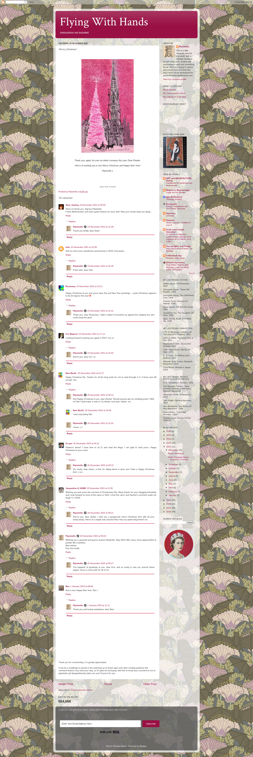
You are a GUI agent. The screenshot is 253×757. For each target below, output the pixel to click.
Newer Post (65, 684)
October (173, 468)
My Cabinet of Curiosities (174, 97)
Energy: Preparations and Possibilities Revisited (177, 207)
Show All (192, 273)
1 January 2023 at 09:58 (81, 586)
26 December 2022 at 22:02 (100, 423)
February (173, 491)
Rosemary (71, 286)
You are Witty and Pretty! (178, 246)
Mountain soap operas (175, 258)
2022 (169, 447)
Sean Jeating (72, 205)
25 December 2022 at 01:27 (91, 373)
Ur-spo (69, 443)
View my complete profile (174, 79)
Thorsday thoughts (174, 199)
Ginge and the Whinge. (176, 192)
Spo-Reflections (174, 197)
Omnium (170, 220)
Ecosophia (171, 204)
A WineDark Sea (174, 256)
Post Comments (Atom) (82, 690)
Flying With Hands (104, 21)
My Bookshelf (169, 90)
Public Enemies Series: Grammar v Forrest (178, 458)
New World (71, 373)
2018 (169, 512)
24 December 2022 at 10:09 (84, 247)
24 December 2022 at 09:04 (93, 205)
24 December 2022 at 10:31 (100, 311)
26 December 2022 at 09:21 (100, 513)
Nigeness (171, 213)
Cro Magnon (72, 334)
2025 (169, 435)
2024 (169, 439)
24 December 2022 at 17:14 (92, 334)
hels (68, 247)
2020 (169, 504)
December (174, 450)
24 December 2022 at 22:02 (100, 353)
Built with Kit (109, 732)
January (173, 495)
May (171, 484)
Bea (67, 586)
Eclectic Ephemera (175, 262)
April (171, 487)
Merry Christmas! (176, 453)
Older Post (150, 684)
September (174, 472)
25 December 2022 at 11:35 (100, 488)
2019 (169, 508)
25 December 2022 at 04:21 (86, 443)
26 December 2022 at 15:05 (98, 410)
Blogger (143, 746)
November (174, 464)
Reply (68, 216)
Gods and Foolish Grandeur (175, 231)
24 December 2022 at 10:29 (100, 266)
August (172, 476)
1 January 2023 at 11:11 (98, 605)
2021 (169, 500)
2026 (169, 431)
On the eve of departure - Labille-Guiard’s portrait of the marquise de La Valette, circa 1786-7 (178, 238)
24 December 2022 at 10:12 (89, 286)
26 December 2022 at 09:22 (93, 536)
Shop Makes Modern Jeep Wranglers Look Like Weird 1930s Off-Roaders (177, 267)
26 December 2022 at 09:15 (100, 465)
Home (108, 684)
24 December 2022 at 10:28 (100, 227)
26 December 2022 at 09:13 (100, 395)
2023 (169, 443)
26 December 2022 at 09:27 (100, 563)
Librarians (170, 216)
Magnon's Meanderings (178, 190)
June (171, 480)
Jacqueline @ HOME (76, 488)
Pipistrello (78, 227)
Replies (72, 221)
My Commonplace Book (174, 93)
